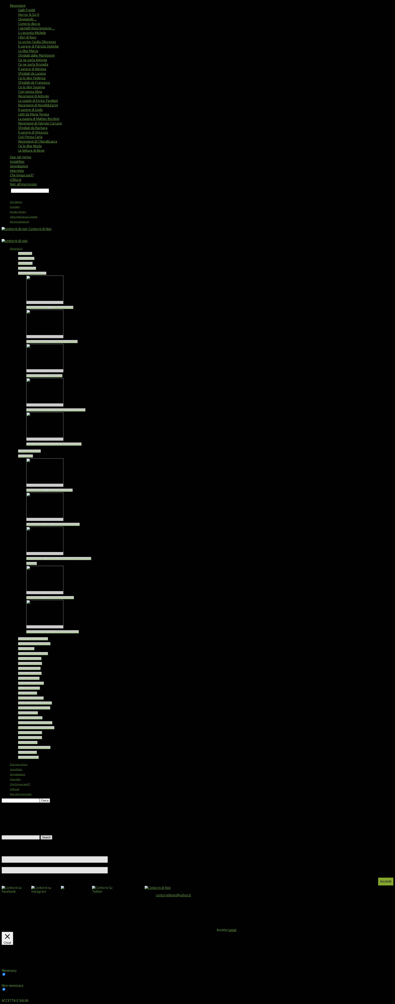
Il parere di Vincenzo (33, 132)
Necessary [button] (9, 970)
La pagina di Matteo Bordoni (38, 119)
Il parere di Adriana (32, 69)
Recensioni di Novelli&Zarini (38, 105)
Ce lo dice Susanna (31, 87)
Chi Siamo (16, 201)
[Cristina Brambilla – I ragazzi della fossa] (44, 302)
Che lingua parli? (22, 175)
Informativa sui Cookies (23, 216)
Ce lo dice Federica (31, 78)
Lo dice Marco (28, 51)
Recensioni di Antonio (33, 96)
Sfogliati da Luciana (32, 73)
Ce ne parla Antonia (32, 60)
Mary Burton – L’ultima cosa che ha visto (50, 597)
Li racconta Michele (32, 33)
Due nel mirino (20, 157)
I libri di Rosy (27, 37)
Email (7, 865)
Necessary (14, 974)
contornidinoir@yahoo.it (173, 895)
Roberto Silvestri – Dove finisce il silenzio (49, 490)
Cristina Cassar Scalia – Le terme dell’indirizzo (53, 524)
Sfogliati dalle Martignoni (36, 55)
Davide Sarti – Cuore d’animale (44, 375)
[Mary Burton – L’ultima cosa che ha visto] (44, 592)
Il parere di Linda (30, 110)
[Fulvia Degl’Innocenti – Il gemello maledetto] (44, 336)
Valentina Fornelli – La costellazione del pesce (52, 631)
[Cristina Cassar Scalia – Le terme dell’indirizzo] (44, 519)
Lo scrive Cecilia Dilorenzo (37, 42)
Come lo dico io (29, 24)
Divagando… (27, 19)
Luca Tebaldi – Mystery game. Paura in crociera (53, 444)
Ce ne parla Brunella (33, 64)
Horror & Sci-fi (28, 14)
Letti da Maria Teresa (33, 114)
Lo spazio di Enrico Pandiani (38, 100)
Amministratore (19, 221)
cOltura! (15, 180)
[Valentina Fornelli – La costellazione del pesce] (44, 626)
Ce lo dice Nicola (30, 146)
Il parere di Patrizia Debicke (38, 46)
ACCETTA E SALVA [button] (15, 1000)
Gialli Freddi (26, 10)
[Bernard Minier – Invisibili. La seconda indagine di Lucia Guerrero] (44, 553)
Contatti (15, 206)
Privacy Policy (18, 211)
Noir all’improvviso (23, 184)
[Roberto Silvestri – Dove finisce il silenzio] (44, 485)
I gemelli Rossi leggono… (36, 28)
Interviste (17, 170)
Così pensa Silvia (30, 91)
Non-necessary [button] (12, 985)
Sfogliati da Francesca (34, 82)
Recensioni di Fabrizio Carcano (40, 123)
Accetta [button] (222, 930)
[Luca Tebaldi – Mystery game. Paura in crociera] (44, 439)
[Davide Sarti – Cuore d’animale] (44, 370)
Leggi (232, 930)
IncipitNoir (17, 161)
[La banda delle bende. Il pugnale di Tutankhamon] (44, 404)
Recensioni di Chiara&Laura (37, 141)
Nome (6, 854)
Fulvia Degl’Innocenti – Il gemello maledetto (52, 341)
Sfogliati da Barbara (32, 128)
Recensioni (17, 5)
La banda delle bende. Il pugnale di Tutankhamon (55, 409)
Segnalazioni (19, 166)
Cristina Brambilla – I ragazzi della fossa (49, 307)
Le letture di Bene (31, 150)
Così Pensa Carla (30, 137)
